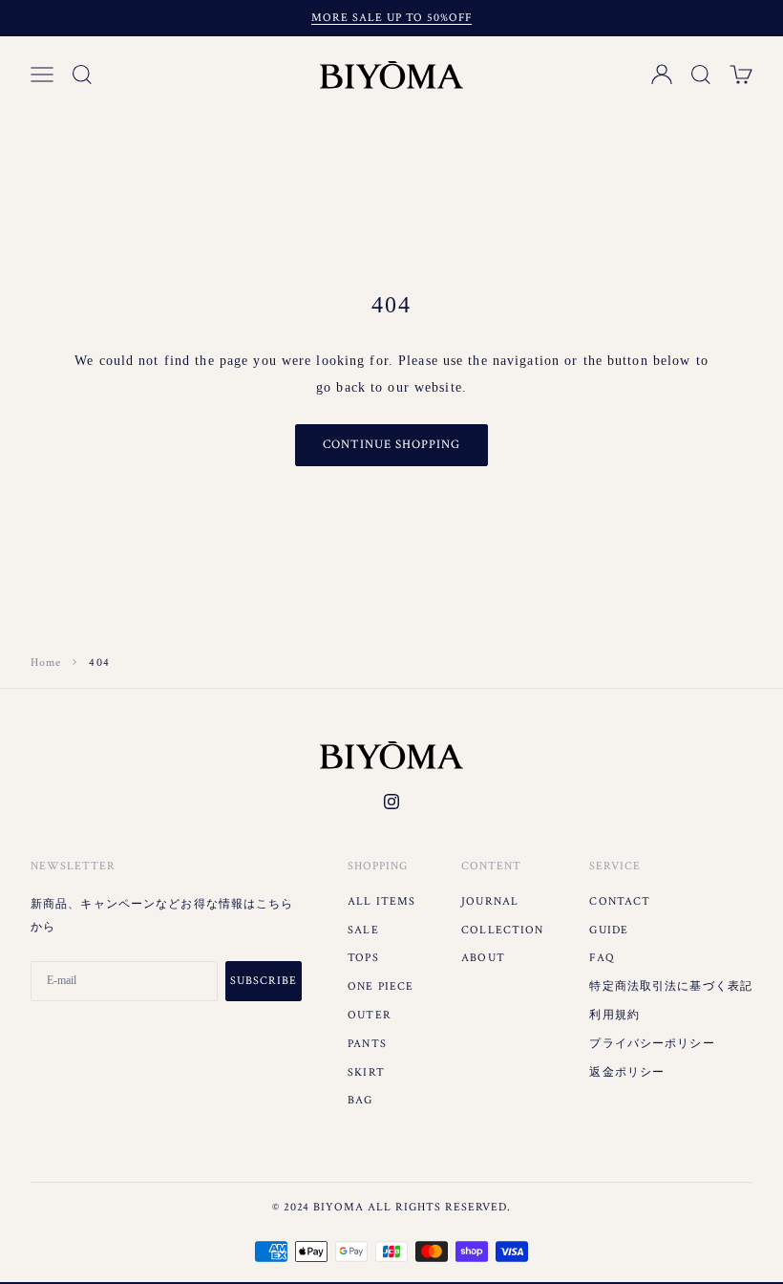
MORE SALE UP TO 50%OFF (391, 18)
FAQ (601, 958)
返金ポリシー (627, 1072)
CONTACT (619, 901)
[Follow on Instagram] (391, 801)
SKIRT (366, 1072)
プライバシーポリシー (651, 1044)
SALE (363, 930)
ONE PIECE (380, 986)
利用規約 (614, 1015)
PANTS (367, 1044)
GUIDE (608, 930)
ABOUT (483, 958)
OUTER (370, 1015)
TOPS (363, 958)
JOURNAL (489, 901)
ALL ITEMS (381, 901)
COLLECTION (502, 930)
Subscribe (263, 981)
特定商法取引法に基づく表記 (670, 986)
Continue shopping (392, 445)
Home (46, 662)
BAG (360, 1100)
